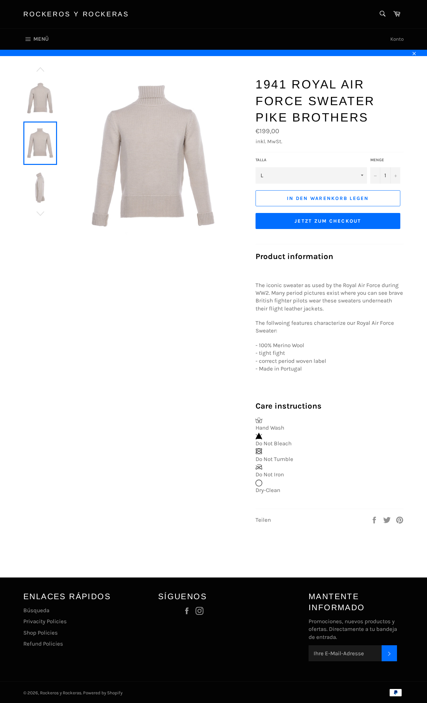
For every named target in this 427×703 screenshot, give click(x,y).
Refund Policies (43, 643)
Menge (377, 160)
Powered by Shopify (102, 692)
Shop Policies (40, 632)
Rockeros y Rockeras (76, 14)
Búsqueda (36, 610)
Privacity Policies (45, 621)
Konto (397, 39)
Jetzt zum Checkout (328, 221)
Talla (261, 160)
